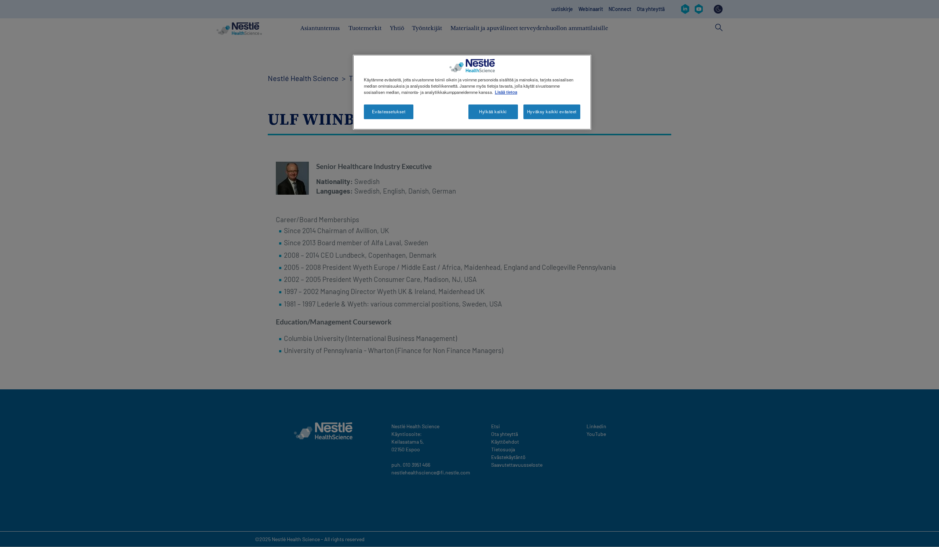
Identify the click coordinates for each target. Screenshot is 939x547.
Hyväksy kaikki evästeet (552, 111)
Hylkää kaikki (493, 111)
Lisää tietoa (506, 92)
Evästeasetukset (389, 111)
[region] (472, 92)
